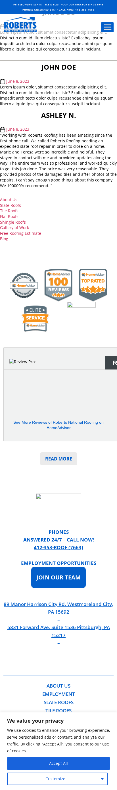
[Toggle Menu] (107, 27)
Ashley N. (58, 115)
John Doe (58, 67)
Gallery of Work (14, 227)
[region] (58, 751)
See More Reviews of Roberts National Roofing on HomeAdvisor (58, 425)
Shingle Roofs (13, 222)
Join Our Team (58, 577)
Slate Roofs (10, 205)
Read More (58, 459)
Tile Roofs (9, 210)
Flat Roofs (9, 216)
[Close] (111, 717)
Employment (58, 694)
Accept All (58, 763)
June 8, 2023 (17, 81)
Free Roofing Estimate (20, 233)
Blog (4, 238)
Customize (55, 778)
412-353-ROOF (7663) (58, 547)
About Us (8, 199)
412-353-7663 (85, 9)
